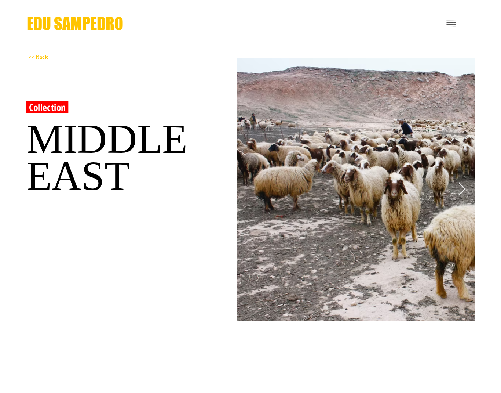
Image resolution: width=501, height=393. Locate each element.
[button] (451, 23)
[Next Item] (462, 189)
